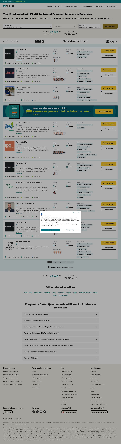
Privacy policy (76, 212)
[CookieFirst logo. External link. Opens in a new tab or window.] (41, 214)
